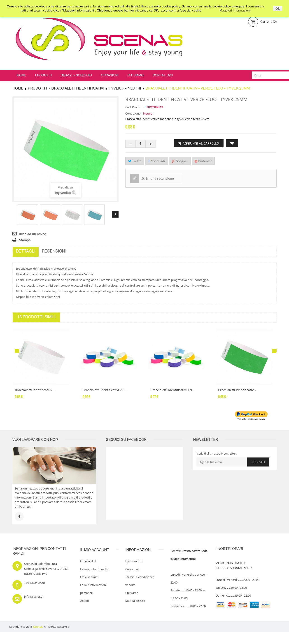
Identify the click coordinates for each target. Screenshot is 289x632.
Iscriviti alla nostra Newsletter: (216, 453)
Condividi (157, 161)
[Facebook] (19, 516)
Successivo (115, 214)
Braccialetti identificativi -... (238, 390)
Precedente (15, 214)
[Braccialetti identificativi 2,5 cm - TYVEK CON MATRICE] (110, 357)
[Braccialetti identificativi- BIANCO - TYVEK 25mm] (43, 357)
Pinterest (204, 161)
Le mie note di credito (94, 569)
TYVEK (115, 89)
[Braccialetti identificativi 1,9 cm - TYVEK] (178, 357)
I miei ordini (88, 561)
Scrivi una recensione (157, 178)
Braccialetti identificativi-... (35, 390)
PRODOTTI (37, 89)
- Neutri (133, 89)
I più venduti (133, 561)
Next (274, 351)
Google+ (181, 161)
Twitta (136, 161)
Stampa (25, 240)
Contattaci (132, 569)
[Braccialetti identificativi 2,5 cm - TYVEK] (28, 215)
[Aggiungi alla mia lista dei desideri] (232, 143)
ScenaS (38, 627)
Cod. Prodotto (134, 107)
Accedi (84, 601)
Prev (17, 351)
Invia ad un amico (32, 234)
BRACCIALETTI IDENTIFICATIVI (77, 89)
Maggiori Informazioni (234, 10)
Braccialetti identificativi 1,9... (172, 390)
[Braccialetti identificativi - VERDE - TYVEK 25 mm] (246, 357)
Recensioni (54, 252)
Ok (277, 8)
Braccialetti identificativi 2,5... (105, 390)
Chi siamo (131, 593)
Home (17, 89)
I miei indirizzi (89, 577)
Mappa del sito (135, 601)
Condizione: (133, 113)
